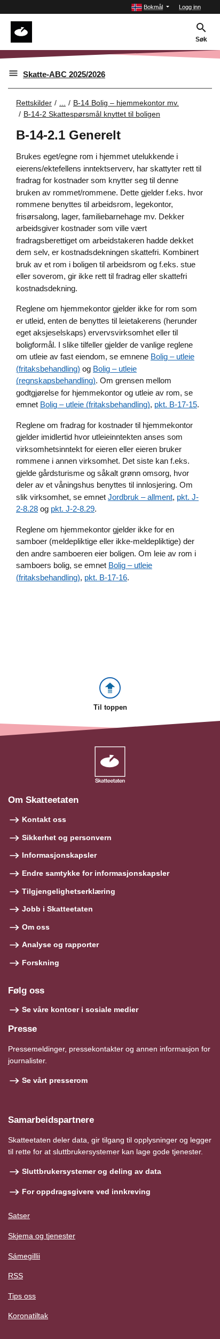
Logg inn (190, 7)
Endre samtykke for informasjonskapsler (95, 873)
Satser (19, 1215)
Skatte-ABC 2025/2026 (64, 74)
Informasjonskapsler (59, 855)
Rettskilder (34, 102)
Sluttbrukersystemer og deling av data (91, 1171)
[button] (150, 7)
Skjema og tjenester (41, 1235)
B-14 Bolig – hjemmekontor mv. (126, 102)
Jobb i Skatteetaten (57, 909)
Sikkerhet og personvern (67, 837)
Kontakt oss (44, 819)
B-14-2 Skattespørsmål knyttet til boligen (91, 114)
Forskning (40, 962)
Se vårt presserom (55, 1080)
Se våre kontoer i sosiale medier (80, 1009)
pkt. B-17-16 (105, 577)
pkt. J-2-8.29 (73, 508)
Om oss (36, 927)
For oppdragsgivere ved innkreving (86, 1191)
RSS (15, 1275)
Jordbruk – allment (140, 497)
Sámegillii (24, 1256)
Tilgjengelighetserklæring (68, 891)
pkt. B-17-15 (175, 404)
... (62, 102)
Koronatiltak (28, 1315)
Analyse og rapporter (60, 944)
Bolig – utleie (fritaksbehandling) (95, 404)
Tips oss (22, 1296)
